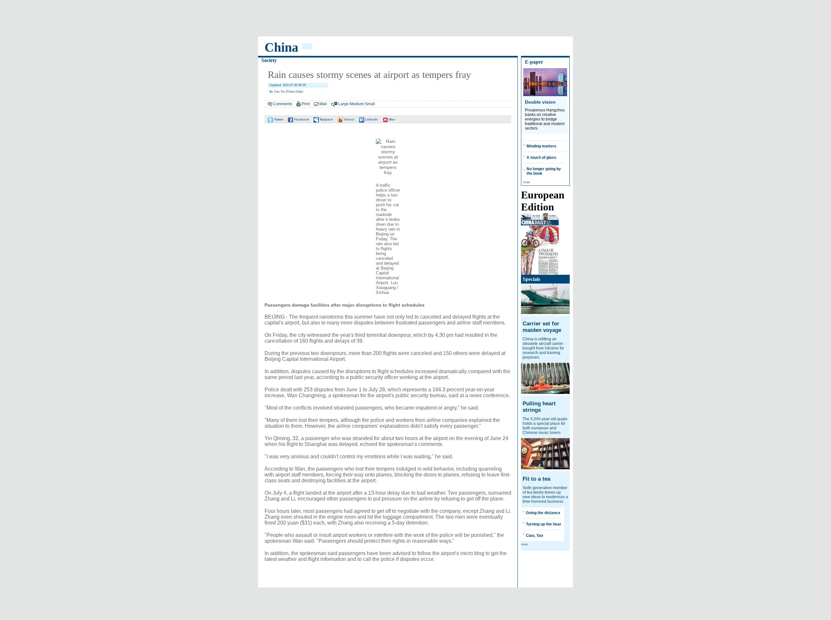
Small (370, 104)
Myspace (326, 119)
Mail (323, 104)
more (526, 182)
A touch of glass (541, 157)
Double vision (540, 102)
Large (343, 104)
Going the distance (543, 513)
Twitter (278, 119)
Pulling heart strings (539, 406)
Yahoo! (348, 119)
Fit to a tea (536, 479)
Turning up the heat (543, 524)
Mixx (391, 119)
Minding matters (541, 146)
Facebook (301, 119)
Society (269, 60)
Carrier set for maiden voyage (542, 327)
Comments (282, 104)
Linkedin (371, 119)
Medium (357, 104)
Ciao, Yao (534, 535)
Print (306, 104)
